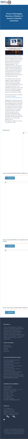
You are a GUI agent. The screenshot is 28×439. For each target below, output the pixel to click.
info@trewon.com (13, 414)
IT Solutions (13, 429)
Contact (14, 432)
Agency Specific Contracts (11, 378)
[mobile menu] (26, 2)
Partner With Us (14, 430)
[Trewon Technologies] (6, 2)
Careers (22, 430)
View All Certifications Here (12, 400)
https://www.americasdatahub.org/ (13, 97)
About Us (7, 429)
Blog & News (7, 432)
